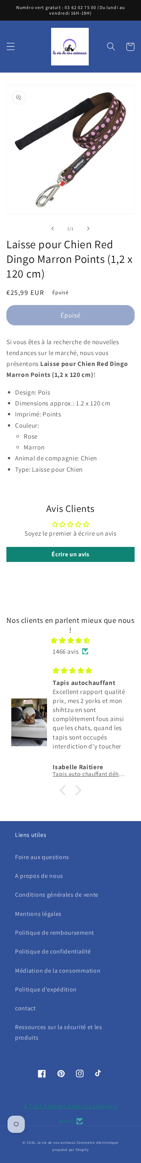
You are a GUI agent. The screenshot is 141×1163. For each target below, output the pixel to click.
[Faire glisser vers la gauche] (52, 228)
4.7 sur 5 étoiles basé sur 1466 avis (71, 1106)
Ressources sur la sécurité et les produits (58, 1032)
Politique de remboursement (54, 933)
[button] (10, 46)
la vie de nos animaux (57, 1142)
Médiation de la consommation (57, 971)
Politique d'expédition (46, 989)
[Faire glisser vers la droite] (88, 228)
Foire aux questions (42, 857)
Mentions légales (38, 914)
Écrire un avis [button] (70, 554)
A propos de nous (39, 876)
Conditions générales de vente (57, 895)
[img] (70, 640)
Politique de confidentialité (53, 951)
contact (25, 1008)
